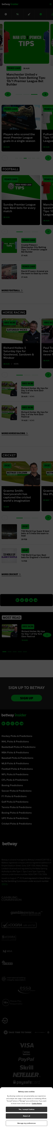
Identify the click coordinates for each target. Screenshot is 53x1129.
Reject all (26, 1116)
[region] (26, 1108)
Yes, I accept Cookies (26, 1109)
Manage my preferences (26, 1123)
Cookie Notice (37, 1103)
